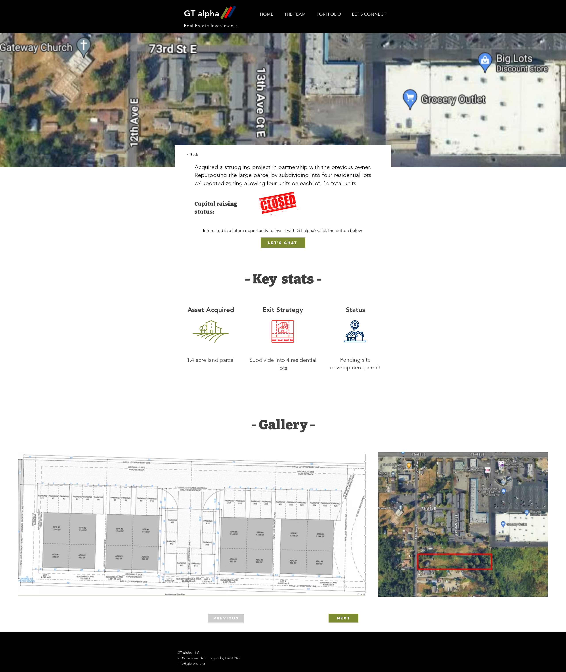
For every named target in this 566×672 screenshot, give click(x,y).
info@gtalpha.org (191, 663)
